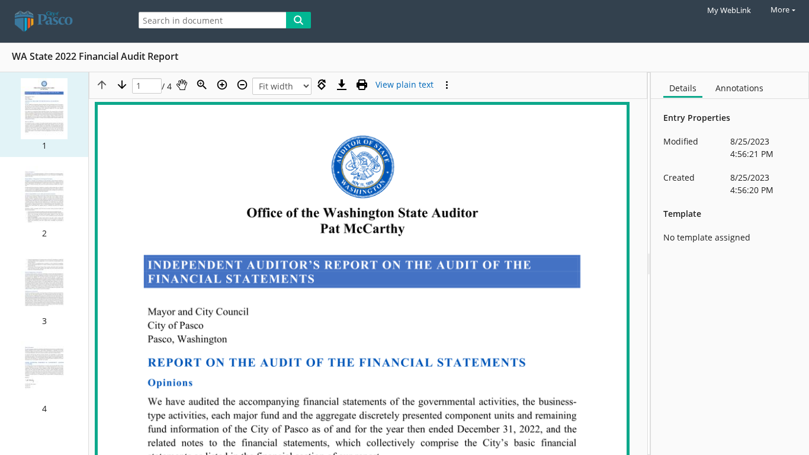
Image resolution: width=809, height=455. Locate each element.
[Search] (298, 20)
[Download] (342, 85)
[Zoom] (202, 85)
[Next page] (122, 85)
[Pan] (182, 85)
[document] (730, 263)
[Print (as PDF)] (362, 85)
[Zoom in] (222, 85)
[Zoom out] (242, 85)
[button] (44, 114)
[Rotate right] (322, 85)
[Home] (62, 21)
